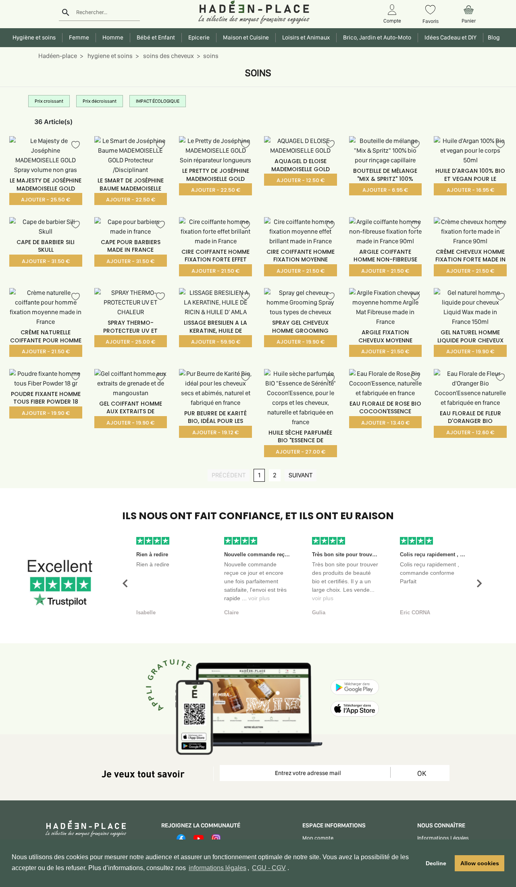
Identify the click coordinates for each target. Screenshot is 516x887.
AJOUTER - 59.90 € (215, 342)
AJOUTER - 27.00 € (300, 452)
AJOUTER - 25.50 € (45, 199)
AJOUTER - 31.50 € (46, 261)
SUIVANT (302, 475)
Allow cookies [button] (479, 863)
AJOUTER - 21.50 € (215, 271)
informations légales (217, 867)
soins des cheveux (168, 56)
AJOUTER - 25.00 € (130, 342)
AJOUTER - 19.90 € (301, 342)
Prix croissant (49, 101)
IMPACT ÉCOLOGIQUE (157, 101)
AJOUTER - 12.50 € (301, 180)
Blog (492, 37)
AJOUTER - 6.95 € (385, 190)
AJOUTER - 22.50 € (130, 199)
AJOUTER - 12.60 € (470, 432)
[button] (125, 583)
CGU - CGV (269, 867)
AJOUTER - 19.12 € (215, 432)
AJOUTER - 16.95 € (470, 190)
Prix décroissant (100, 101)
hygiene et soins (109, 56)
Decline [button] (436, 863)
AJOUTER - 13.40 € (385, 423)
